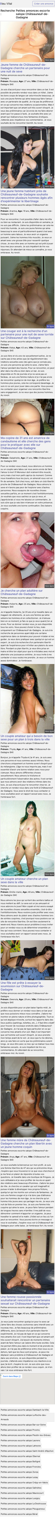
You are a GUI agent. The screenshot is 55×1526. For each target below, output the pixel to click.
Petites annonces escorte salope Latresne (21, 1445)
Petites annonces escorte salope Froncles (21, 1466)
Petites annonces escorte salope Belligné (20, 1461)
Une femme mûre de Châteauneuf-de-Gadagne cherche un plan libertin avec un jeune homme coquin (26, 1143)
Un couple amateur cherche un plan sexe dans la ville (24, 880)
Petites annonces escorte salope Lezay (19, 1477)
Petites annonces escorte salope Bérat (19, 1514)
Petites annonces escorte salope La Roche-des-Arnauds (23, 1417)
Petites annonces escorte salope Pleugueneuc (23, 1509)
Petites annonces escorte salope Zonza (19, 1472)
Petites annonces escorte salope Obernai (20, 1456)
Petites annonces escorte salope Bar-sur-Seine (23, 1424)
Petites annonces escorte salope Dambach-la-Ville (25, 1410)
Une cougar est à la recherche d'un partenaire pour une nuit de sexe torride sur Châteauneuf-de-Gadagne (27, 334)
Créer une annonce (43, 3)
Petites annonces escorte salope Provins (20, 1430)
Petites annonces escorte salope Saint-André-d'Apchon (27, 1451)
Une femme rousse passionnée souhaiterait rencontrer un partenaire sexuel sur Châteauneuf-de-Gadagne (25, 1300)
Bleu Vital (6, 3)
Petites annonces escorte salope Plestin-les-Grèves (25, 1435)
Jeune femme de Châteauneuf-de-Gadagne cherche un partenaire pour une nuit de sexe (25, 68)
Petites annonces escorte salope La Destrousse (23, 1503)
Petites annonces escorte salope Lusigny (20, 1498)
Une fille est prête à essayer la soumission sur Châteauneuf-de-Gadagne (22, 986)
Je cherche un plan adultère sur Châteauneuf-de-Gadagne (22, 592)
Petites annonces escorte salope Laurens (20, 1440)
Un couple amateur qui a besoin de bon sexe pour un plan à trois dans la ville (27, 737)
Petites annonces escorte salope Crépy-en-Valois (24, 1482)
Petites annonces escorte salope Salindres (21, 1487)
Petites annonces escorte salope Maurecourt (22, 1493)
